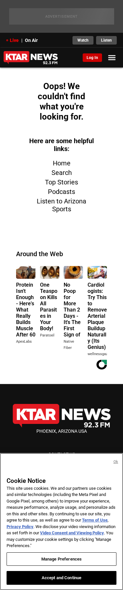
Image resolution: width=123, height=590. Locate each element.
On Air (31, 40)
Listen (106, 40)
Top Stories (61, 182)
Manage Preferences (61, 559)
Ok (115, 462)
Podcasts (61, 192)
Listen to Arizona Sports (61, 205)
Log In (92, 57)
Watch (83, 40)
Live (14, 40)
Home (62, 163)
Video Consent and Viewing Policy (72, 532)
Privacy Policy (20, 526)
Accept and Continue (61, 577)
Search (61, 173)
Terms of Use (95, 520)
